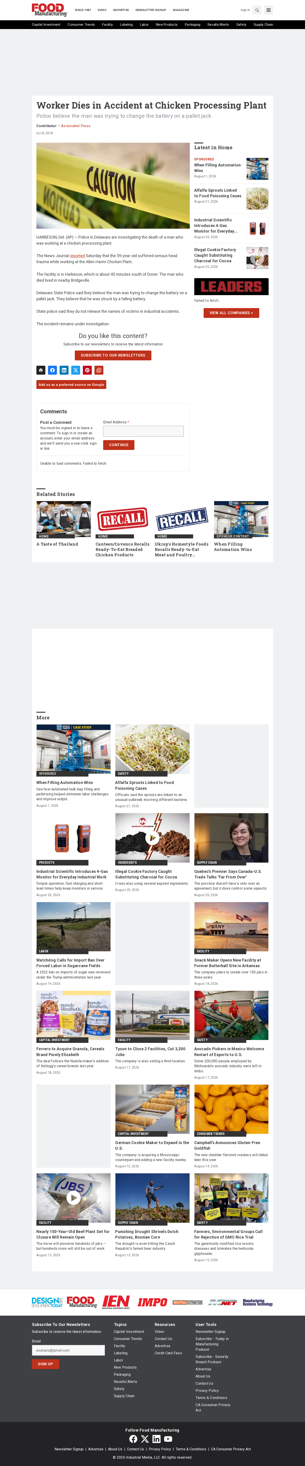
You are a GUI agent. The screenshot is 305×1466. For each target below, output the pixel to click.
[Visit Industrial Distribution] (187, 1302)
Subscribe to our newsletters (113, 355)
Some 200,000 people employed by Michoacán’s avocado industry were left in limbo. (227, 1066)
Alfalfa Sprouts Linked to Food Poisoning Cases (218, 193)
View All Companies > (231, 313)
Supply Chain (207, 862)
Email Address (116, 422)
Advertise (95, 1449)
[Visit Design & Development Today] (47, 1302)
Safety (123, 773)
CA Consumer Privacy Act (231, 1449)
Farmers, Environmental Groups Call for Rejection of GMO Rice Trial (228, 1234)
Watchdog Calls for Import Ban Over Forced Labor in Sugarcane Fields (70, 963)
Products (46, 862)
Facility (203, 951)
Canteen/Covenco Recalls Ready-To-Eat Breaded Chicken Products (122, 549)
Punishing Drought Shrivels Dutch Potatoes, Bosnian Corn (146, 1234)
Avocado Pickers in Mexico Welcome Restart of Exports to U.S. (229, 1051)
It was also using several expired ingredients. (152, 883)
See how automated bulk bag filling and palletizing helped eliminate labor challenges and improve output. (72, 794)
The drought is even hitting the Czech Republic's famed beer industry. (145, 1246)
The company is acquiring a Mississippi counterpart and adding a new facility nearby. (150, 1157)
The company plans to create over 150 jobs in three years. (230, 974)
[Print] (40, 370)
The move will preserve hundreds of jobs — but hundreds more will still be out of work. (71, 1246)
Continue (118, 445)
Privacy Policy (160, 1449)
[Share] (52, 370)
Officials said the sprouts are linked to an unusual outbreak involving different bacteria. (151, 797)
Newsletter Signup (69, 1449)
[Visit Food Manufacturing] (82, 1302)
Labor (43, 951)
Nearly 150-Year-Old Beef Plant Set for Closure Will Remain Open (73, 1234)
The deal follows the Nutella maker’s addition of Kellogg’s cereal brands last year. (72, 1063)
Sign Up (45, 1364)
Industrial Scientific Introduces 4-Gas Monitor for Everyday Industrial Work (214, 226)
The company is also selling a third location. (150, 1061)
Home (44, 536)
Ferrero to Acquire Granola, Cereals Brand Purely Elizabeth (70, 1051)
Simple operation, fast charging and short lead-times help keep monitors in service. (69, 886)
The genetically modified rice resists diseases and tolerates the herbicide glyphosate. (224, 1248)
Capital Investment (54, 1040)
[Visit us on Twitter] (145, 1439)
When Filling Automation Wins (217, 168)
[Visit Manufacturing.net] (222, 1302)
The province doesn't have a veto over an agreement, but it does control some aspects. (230, 886)
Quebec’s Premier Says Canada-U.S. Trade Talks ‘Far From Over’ (228, 874)
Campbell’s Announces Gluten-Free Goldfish (227, 1145)
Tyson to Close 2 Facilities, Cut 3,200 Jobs (150, 1051)
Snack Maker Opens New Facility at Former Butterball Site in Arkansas (227, 963)
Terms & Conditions (191, 1449)
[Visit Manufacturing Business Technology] (257, 1302)
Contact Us (135, 1449)
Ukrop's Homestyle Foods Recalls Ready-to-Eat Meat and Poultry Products (181, 550)
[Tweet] (75, 370)
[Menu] (268, 10)
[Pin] (87, 370)
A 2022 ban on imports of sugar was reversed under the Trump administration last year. (73, 974)
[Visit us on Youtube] (168, 1439)
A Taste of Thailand (57, 544)
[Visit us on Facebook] (133, 1439)
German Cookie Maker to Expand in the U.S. (152, 1145)
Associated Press (75, 126)
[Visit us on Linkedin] (156, 1439)
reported (77, 255)
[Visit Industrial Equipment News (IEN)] (116, 1302)
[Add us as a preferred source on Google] (98, 370)
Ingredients (127, 862)
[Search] (257, 10)
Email (36, 1341)
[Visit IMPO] (152, 1302)
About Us (115, 1449)
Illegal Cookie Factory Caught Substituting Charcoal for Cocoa (215, 255)
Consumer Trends (211, 1134)
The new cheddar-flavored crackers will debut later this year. (231, 1157)
